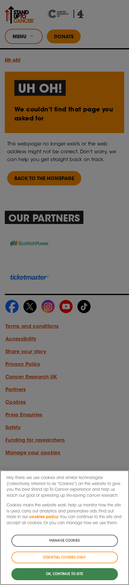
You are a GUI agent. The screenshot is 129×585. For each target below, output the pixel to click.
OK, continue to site (64, 574)
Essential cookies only (64, 557)
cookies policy (43, 517)
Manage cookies (64, 541)
